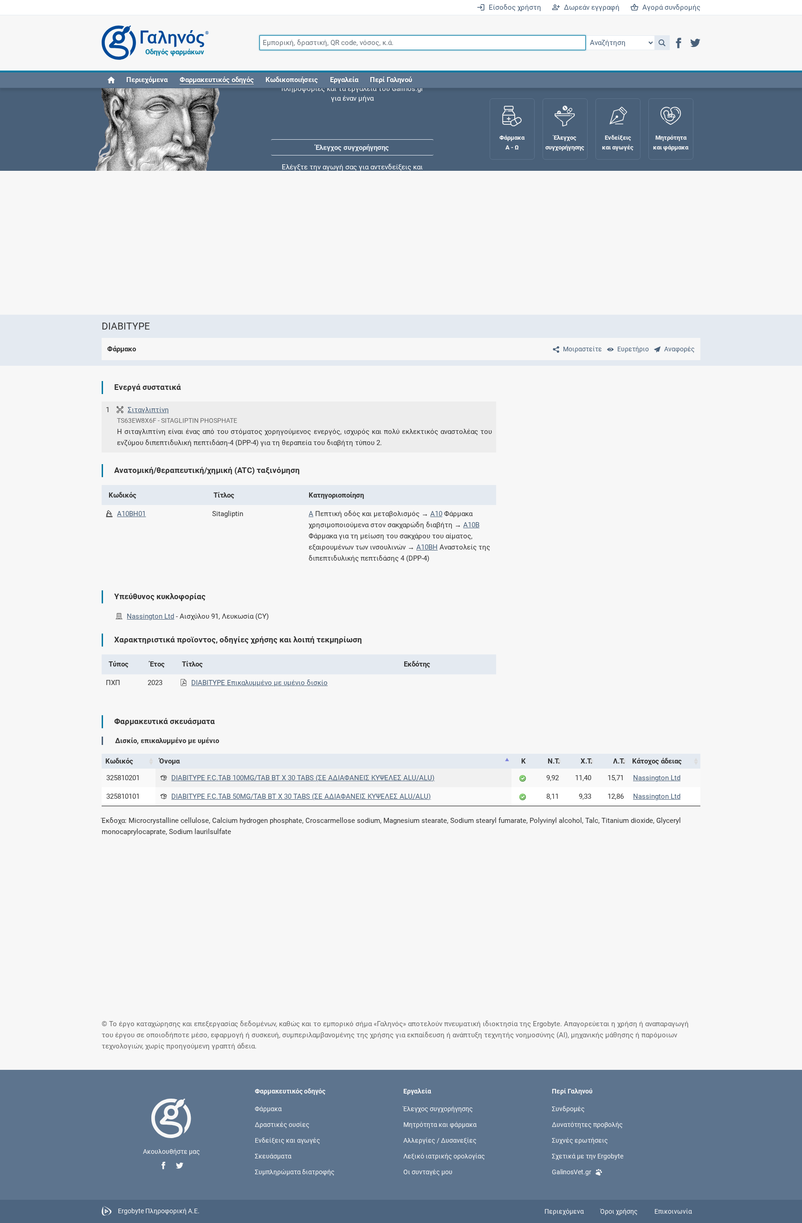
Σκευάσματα (273, 1156)
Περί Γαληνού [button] (391, 80)
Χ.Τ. (586, 761)
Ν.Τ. (554, 761)
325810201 (123, 778)
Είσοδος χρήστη (513, 7)
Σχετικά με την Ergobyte (587, 1156)
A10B (471, 525)
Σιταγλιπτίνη (148, 410)
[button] (662, 42)
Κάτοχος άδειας (657, 761)
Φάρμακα (268, 1108)
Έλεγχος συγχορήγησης (352, 116)
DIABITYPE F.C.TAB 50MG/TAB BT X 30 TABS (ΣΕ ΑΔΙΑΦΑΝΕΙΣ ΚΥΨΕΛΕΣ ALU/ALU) (301, 796)
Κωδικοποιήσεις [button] (291, 80)
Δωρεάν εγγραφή (590, 7)
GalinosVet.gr (571, 1172)
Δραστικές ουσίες (282, 1124)
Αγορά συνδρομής (669, 7)
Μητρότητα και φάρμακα (440, 1124)
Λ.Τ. (619, 761)
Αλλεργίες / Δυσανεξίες (440, 1140)
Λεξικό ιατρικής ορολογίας (444, 1156)
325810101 (123, 796)
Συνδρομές (568, 1108)
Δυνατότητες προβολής (587, 1124)
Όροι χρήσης (619, 1211)
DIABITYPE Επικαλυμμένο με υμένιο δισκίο (259, 683)
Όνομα (169, 761)
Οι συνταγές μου (428, 1172)
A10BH (427, 547)
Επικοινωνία (673, 1211)
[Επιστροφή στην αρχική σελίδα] (171, 1128)
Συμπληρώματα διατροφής (295, 1172)
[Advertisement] (373, 243)
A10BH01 (131, 514)
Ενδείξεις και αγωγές (287, 1140)
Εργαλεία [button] (344, 80)
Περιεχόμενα (147, 80)
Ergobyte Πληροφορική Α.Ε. (159, 1211)
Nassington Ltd (150, 616)
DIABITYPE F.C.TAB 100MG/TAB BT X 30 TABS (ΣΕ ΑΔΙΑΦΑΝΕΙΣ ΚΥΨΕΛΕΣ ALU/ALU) (302, 778)
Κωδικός (119, 761)
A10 (436, 514)
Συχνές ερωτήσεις (580, 1140)
